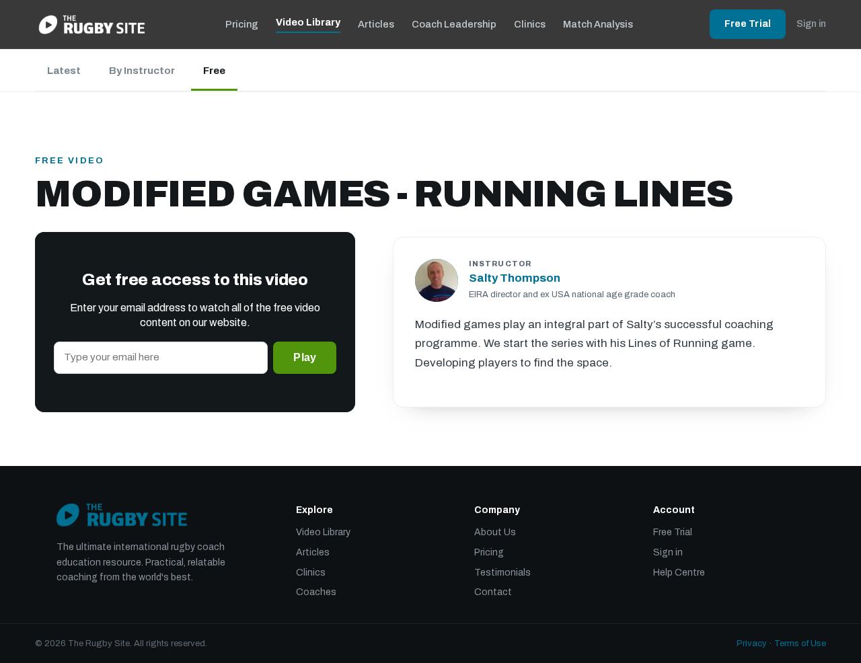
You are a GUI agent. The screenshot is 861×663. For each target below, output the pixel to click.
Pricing (241, 24)
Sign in (811, 24)
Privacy (752, 643)
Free (214, 70)
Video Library (308, 22)
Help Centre (679, 573)
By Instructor (142, 70)
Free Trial (747, 24)
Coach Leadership (454, 24)
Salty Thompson (514, 278)
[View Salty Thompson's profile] (436, 280)
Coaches (316, 592)
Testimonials (502, 573)
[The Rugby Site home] (92, 24)
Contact (493, 592)
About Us (495, 532)
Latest (64, 70)
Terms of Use (800, 643)
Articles (376, 24)
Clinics (530, 24)
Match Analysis (598, 24)
